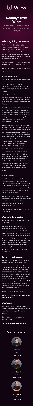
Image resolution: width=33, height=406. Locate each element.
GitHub (19, 355)
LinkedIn (14, 355)
